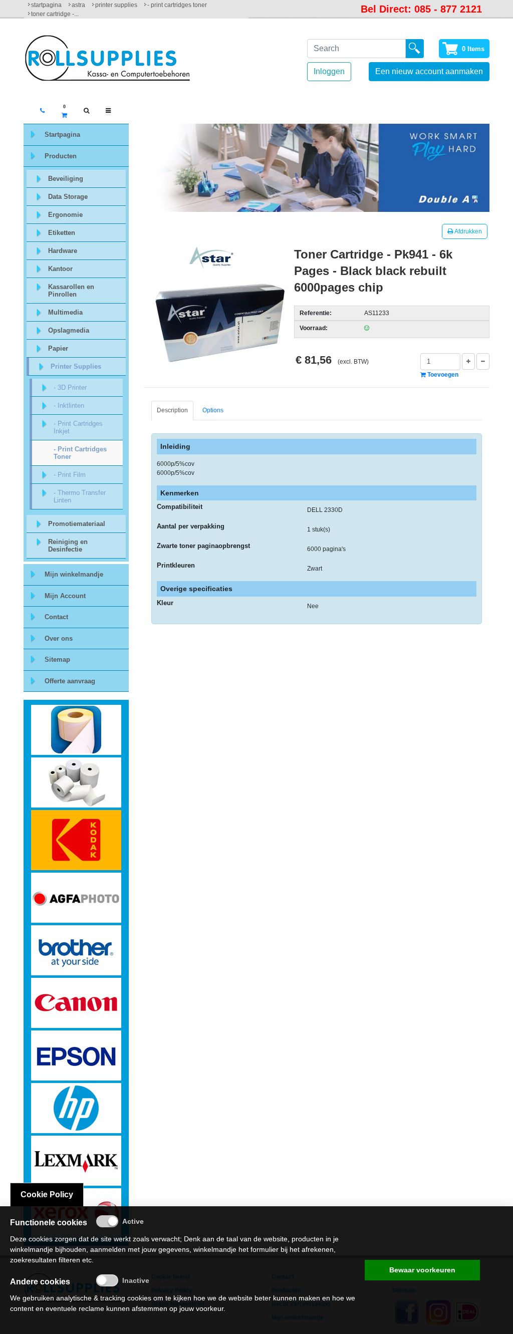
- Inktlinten (69, 405)
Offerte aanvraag (70, 681)
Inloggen (329, 71)
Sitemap (57, 659)
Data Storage (68, 196)
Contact (56, 617)
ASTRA (78, 5)
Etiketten (61, 232)
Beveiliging (65, 178)
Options (212, 410)
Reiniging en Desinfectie (68, 545)
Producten (61, 156)
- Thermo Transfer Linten (80, 496)
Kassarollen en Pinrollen (71, 290)
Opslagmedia (68, 330)
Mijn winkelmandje (74, 574)
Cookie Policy (47, 1194)
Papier (58, 348)
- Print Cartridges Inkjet (78, 427)
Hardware (62, 250)
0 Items (473, 49)
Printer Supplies (116, 5)
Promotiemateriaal (76, 523)
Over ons (59, 638)
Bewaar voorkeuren (422, 1270)
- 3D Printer (70, 387)
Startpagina (46, 5)
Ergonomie (65, 214)
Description (172, 410)
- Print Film (70, 474)
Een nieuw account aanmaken (429, 71)
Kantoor (60, 269)
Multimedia (65, 312)
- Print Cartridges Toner (177, 5)
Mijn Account (65, 596)
